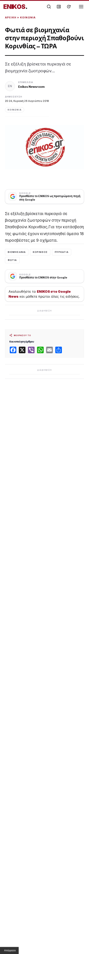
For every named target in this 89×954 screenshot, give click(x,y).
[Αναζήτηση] (48, 6)
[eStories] (68, 6)
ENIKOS (15, 6)
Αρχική (10, 17)
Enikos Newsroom (31, 86)
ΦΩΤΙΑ (12, 260)
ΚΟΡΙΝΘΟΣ (40, 252)
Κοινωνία (28, 17)
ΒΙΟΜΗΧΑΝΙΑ (17, 252)
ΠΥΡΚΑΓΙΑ (62, 252)
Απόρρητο (10, 950)
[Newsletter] (58, 6)
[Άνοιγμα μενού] (81, 6)
